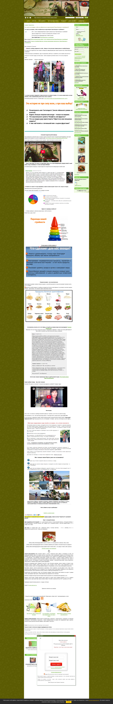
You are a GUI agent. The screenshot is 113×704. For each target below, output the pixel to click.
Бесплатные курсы (53, 21)
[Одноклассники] (37, 515)
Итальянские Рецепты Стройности (33, 664)
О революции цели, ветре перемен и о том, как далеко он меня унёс (81, 125)
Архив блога (31, 25)
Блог (28, 21)
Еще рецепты (77, 174)
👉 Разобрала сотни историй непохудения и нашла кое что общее (81, 77)
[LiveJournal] (39, 515)
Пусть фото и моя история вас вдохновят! (81, 130)
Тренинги (63, 21)
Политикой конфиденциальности (56, 668)
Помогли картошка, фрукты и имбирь (81, 128)
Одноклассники (27, 17)
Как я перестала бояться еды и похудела (81, 122)
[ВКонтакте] (34, 515)
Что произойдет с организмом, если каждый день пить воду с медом (48, 615)
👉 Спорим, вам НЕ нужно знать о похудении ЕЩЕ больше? (80, 80)
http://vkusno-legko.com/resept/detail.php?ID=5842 (56, 138)
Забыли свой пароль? (79, 35)
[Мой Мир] (38, 515)
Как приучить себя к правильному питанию (34, 614)
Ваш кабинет (42, 21)
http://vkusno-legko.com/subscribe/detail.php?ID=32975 (55, 98)
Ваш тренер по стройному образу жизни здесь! (45, 17)
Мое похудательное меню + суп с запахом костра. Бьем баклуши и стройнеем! (49, 39)
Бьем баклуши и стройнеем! (47, 37)
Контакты (81, 21)
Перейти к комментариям (49, 513)
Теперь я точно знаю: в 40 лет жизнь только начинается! (81, 116)
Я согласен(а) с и (80, 57)
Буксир (34, 21)
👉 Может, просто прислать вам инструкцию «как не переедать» (80, 70)
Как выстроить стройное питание (33, 647)
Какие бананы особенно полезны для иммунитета (64, 614)
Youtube (30, 17)
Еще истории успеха (78, 132)
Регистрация (78, 34)
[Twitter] (35, 515)
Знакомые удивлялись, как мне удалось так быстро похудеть (81, 119)
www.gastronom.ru (33, 585)
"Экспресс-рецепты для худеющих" (49, 548)
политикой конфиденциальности (94, 700)
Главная (26, 25)
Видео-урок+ (81, 97)
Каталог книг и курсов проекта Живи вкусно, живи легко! (81, 109)
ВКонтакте (25, 17)
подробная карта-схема (81, 98)
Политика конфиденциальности (56, 672)
